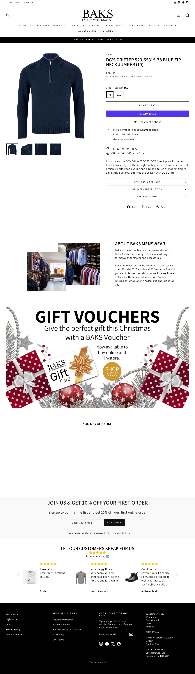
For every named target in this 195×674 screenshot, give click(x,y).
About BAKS (12, 614)
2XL (119, 94)
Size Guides (58, 634)
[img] (97, 552)
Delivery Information (147, 189)
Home (23, 25)
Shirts (57, 25)
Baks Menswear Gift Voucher (67, 629)
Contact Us (27, 2)
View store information (124, 139)
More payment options (147, 122)
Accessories (88, 30)
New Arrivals (39, 25)
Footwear (166, 25)
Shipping (124, 76)
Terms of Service (14, 634)
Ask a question (147, 196)
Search (9, 624)
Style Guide (12, 619)
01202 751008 (12, 2)
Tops (72, 25)
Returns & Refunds (147, 182)
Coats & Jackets (114, 25)
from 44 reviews (95, 556)
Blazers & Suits (141, 25)
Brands (109, 30)
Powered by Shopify (97, 662)
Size (115, 87)
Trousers (89, 25)
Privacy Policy (13, 629)
